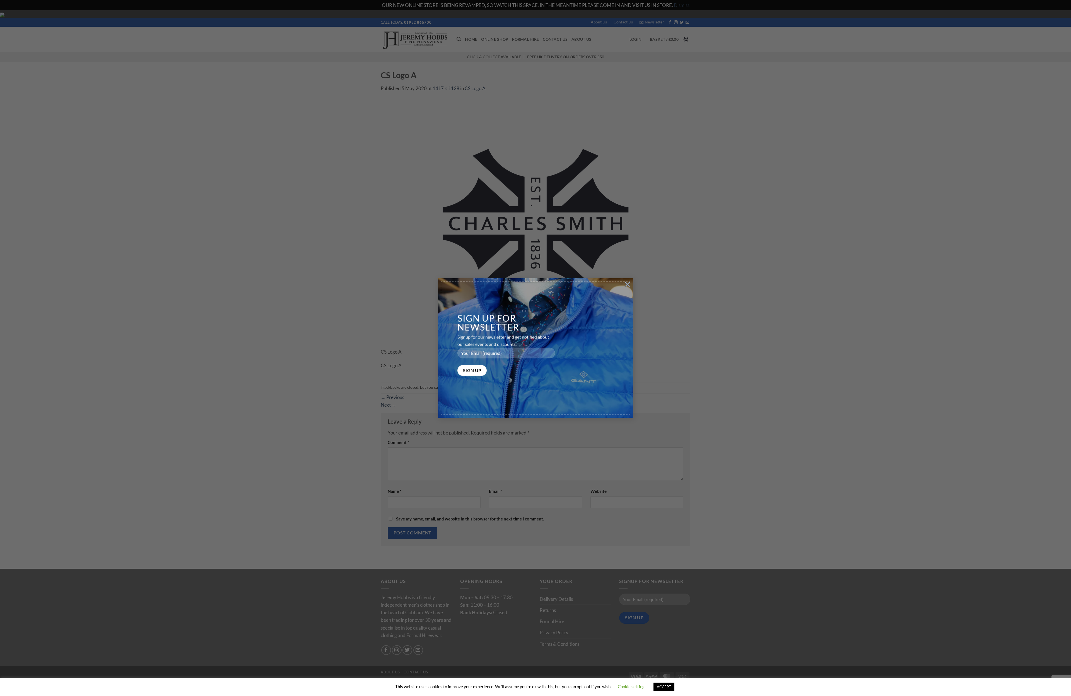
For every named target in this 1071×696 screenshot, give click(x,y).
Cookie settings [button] (632, 686)
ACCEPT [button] (664, 687)
